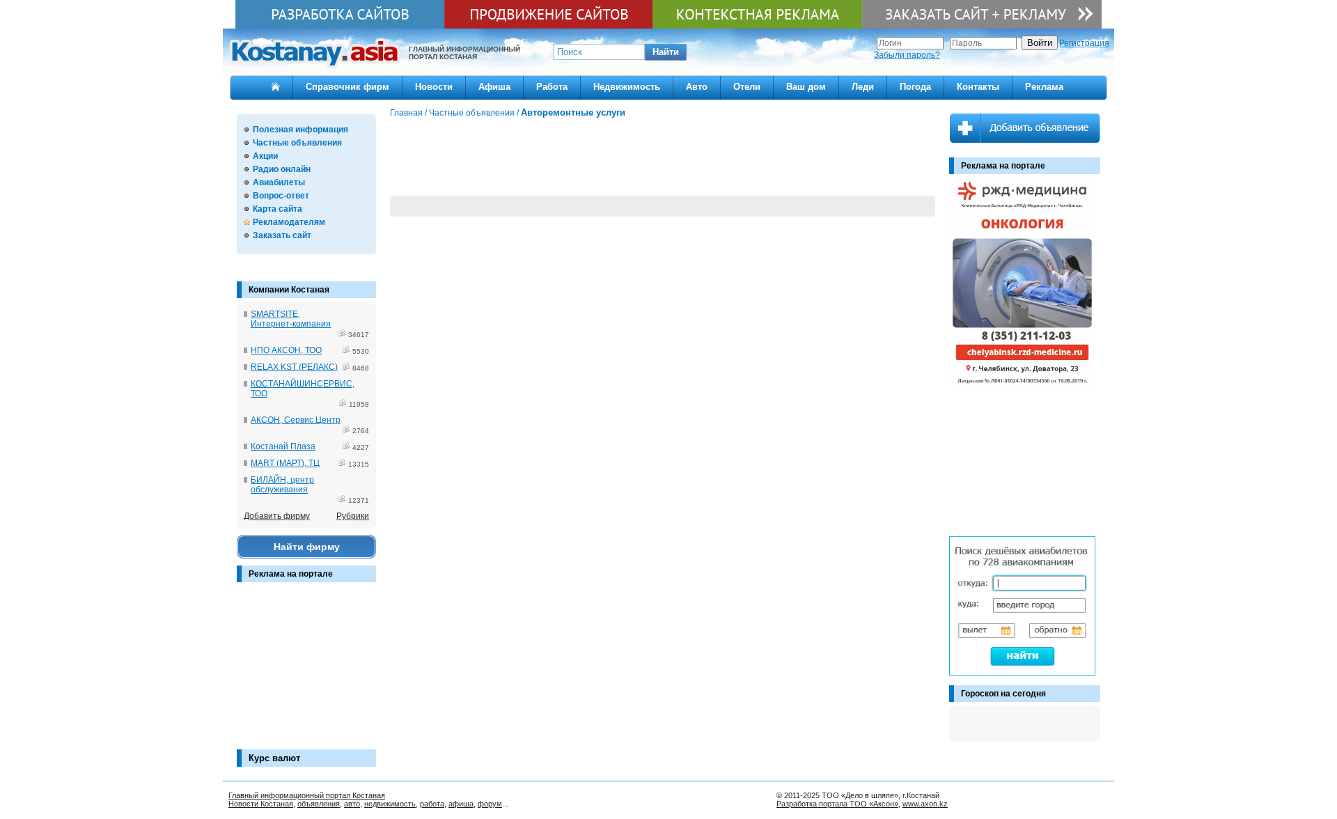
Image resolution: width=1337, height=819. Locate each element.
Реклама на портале (291, 574)
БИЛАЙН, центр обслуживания (282, 484)
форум (490, 804)
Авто (696, 86)
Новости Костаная (260, 804)
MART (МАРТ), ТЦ (285, 463)
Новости (434, 86)
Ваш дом (806, 86)
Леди (863, 86)
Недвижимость (626, 86)
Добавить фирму (277, 516)
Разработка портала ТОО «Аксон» (837, 804)
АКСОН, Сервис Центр (296, 420)
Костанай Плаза (283, 446)
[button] (666, 52)
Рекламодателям (289, 222)
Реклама (1044, 86)
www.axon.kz (925, 804)
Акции (265, 156)
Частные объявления (297, 143)
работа (432, 804)
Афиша (494, 86)
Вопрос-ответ (281, 196)
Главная (406, 113)
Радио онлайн (282, 169)
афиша (461, 804)
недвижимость (390, 804)
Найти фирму (307, 546)
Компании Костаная (289, 290)
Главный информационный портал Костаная (306, 795)
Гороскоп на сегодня (1003, 694)
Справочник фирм (347, 86)
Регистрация (1084, 43)
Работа (552, 86)
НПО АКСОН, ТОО (286, 350)
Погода (915, 86)
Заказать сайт (282, 235)
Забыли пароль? (907, 55)
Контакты (978, 86)
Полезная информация (300, 129)
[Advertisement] (306, 672)
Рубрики (352, 516)
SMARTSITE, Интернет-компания (291, 319)
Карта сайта (277, 209)
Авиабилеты (279, 182)
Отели (746, 86)
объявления (318, 804)
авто (352, 804)
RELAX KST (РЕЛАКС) (294, 367)
